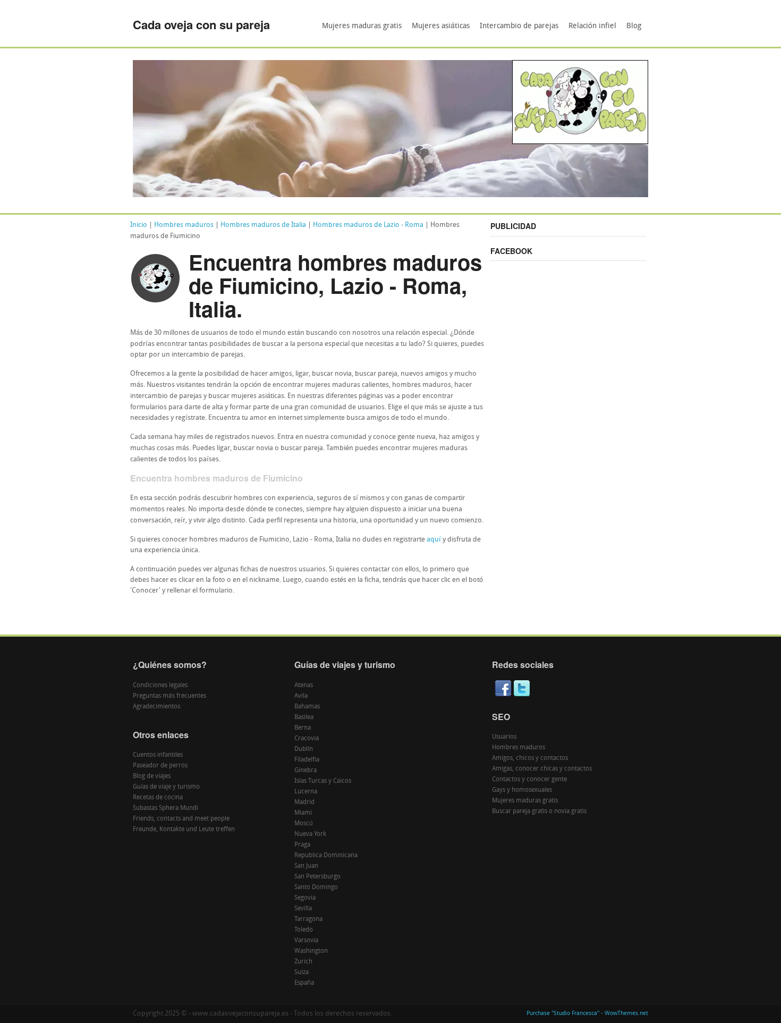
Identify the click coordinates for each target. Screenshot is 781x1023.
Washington (311, 951)
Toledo (303, 930)
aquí (434, 539)
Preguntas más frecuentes (169, 696)
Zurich (303, 962)
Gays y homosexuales (522, 790)
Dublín (303, 749)
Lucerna (305, 792)
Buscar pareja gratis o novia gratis (539, 811)
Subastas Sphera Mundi (165, 808)
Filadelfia (306, 760)
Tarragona (308, 919)
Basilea (303, 717)
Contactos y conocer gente (529, 779)
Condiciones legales (160, 685)
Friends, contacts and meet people (181, 819)
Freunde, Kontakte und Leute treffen (184, 829)
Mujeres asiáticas (441, 26)
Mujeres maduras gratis (362, 26)
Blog (633, 26)
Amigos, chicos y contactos (530, 758)
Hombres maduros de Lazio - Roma (368, 225)
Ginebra (305, 770)
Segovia (305, 898)
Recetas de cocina (158, 797)
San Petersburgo (317, 877)
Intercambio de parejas (519, 26)
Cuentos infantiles (158, 755)
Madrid (304, 802)
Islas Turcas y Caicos (322, 781)
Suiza (301, 972)
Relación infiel (592, 26)
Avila (301, 696)
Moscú (303, 824)
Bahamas (307, 707)
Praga (302, 845)
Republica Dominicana (326, 855)
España (304, 983)
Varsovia (306, 940)
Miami (303, 813)
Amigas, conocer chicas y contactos (542, 769)
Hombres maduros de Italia (263, 225)
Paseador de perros (160, 766)
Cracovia (306, 738)
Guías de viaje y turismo (166, 787)
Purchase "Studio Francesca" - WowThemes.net (587, 1014)
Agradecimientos (156, 707)
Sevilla (303, 909)
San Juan (306, 866)
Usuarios (504, 737)
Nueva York (310, 834)
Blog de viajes (152, 776)
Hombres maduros (184, 225)
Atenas (303, 685)
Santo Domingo (316, 887)
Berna (302, 728)
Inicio (138, 225)
